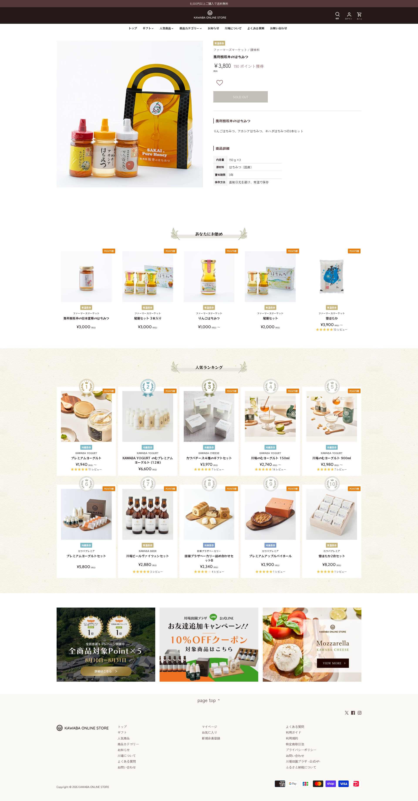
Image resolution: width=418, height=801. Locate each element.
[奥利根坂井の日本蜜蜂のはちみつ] (86, 276)
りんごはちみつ (209, 316)
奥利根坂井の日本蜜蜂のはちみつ (86, 316)
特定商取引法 (295, 744)
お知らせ (124, 750)
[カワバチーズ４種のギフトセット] (209, 416)
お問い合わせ (127, 767)
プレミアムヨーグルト (86, 455)
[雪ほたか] (331, 276)
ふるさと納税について (301, 767)
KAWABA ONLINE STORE (93, 787)
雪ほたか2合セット (332, 553)
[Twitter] (347, 712)
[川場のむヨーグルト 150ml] (270, 416)
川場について (127, 755)
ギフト (122, 732)
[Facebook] (353, 712)
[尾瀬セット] (270, 276)
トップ (122, 726)
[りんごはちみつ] (209, 276)
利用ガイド (293, 732)
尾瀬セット (270, 316)
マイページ (209, 726)
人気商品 (124, 738)
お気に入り (209, 732)
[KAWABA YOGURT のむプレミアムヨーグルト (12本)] (147, 416)
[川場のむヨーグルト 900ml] (331, 416)
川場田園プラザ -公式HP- (303, 761)
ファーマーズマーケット (230, 50)
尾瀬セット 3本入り (148, 316)
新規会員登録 (211, 738)
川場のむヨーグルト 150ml (270, 455)
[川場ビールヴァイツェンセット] (147, 514)
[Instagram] (359, 712)
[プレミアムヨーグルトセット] (86, 514)
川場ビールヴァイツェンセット (147, 553)
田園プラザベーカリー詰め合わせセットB (209, 555)
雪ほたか (332, 316)
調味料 (255, 50)
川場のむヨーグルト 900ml (331, 455)
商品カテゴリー (128, 744)
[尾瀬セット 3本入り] (147, 276)
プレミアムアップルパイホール (270, 553)
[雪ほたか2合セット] (331, 514)
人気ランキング (209, 367)
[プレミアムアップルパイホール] (270, 514)
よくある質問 (127, 761)
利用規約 (292, 738)
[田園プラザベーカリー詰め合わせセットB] (209, 514)
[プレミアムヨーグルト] (86, 416)
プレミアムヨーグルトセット (86, 553)
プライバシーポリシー (301, 750)
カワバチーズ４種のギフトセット (209, 455)
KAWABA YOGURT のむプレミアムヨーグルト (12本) (148, 458)
